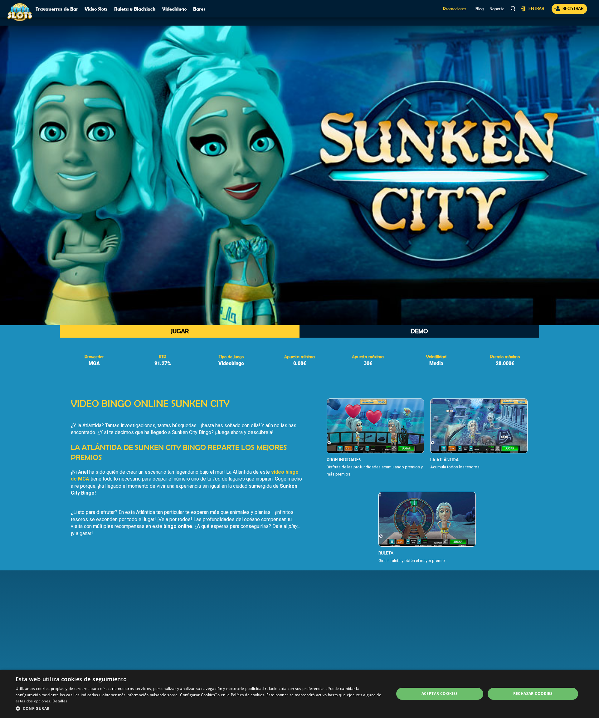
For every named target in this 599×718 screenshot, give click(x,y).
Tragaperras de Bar (57, 9)
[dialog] (299, 694)
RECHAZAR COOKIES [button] (533, 693)
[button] (199, 708)
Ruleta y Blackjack (135, 9)
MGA (94, 363)
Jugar (180, 331)
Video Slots (96, 9)
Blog (479, 9)
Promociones (454, 9)
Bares (199, 9)
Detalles (59, 701)
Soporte (497, 9)
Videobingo (174, 9)
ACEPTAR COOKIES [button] (439, 693)
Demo (419, 331)
